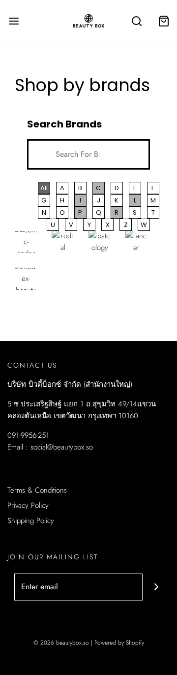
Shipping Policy (30, 520)
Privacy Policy (28, 505)
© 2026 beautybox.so (61, 642)
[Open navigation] (13, 20)
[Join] (156, 587)
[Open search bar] (136, 20)
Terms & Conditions (37, 490)
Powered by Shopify (119, 642)
